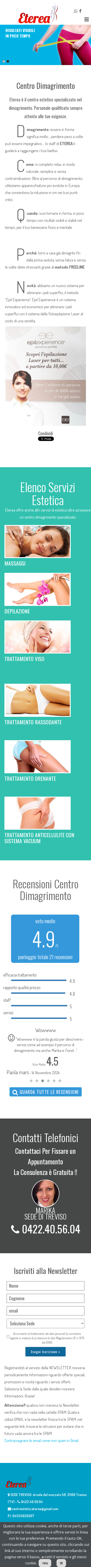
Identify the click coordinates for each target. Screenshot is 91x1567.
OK (61, 1563)
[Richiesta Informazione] (76, 11)
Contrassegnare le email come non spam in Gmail (41, 1440)
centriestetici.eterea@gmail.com (34, 1509)
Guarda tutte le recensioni (48, 1092)
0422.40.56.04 (49, 1228)
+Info (45, 1563)
